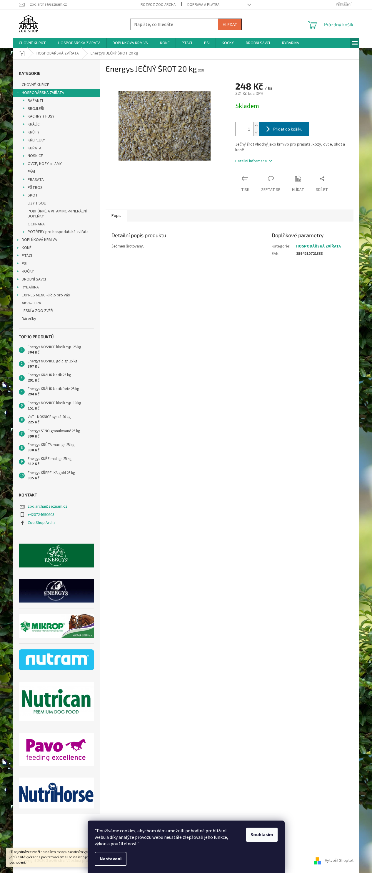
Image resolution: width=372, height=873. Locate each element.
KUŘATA (34, 148)
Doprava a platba (203, 4)
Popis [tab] (116, 216)
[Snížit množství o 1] (256, 132)
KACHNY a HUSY (41, 116)
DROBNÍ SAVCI (34, 279)
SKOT (33, 195)
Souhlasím (262, 834)
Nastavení (110, 859)
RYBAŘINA (30, 287)
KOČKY (28, 271)
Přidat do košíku (288, 128)
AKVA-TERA (31, 303)
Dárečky (29, 319)
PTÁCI (27, 256)
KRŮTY (33, 132)
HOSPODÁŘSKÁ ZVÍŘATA (43, 93)
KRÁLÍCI (34, 124)
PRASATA (36, 180)
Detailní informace (251, 161)
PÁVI (31, 172)
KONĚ (26, 248)
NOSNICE (35, 156)
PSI (24, 264)
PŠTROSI (36, 188)
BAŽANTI (35, 101)
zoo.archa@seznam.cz (47, 506)
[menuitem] (32, 43)
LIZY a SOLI (37, 203)
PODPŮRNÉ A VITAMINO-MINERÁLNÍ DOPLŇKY (57, 213)
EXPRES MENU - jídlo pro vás (46, 295)
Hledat (230, 24)
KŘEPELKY (36, 140)
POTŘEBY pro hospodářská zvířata (58, 232)
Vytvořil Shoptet (339, 861)
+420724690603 (41, 515)
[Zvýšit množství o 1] (256, 125)
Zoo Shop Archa (42, 523)
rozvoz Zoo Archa (158, 4)
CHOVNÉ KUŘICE (35, 85)
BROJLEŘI (36, 109)
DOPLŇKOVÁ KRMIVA (39, 240)
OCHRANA (36, 224)
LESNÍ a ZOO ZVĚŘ (37, 311)
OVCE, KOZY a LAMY (45, 164)
